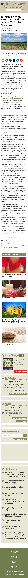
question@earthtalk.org (7, 234)
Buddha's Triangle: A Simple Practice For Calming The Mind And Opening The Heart (15, 474)
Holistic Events (14, 407)
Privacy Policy (8, 574)
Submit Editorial (18, 368)
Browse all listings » (19, 439)
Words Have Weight (9, 344)
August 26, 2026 (14, 382)
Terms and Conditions (18, 574)
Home (14, 548)
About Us (14, 561)
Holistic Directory (14, 551)
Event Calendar (18, 362)
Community (14, 558)
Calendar (14, 550)
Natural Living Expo (19, 359)
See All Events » (21, 421)
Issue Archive (14, 566)
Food (14, 555)
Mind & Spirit (14, 557)
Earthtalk (22, 237)
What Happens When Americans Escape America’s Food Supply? (14, 501)
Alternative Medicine (14, 553)
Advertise (17, 366)
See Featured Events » (19, 418)
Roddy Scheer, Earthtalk (10, 30)
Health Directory (18, 360)
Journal (14, 552)
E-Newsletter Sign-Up (21, 371)
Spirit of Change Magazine (14, 4)
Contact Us (14, 562)
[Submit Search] (22, 10)
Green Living (14, 556)
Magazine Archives (19, 364)
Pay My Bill (14, 567)
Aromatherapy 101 (8, 298)
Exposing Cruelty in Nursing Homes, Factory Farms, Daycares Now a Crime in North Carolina (13, 321)
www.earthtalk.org (9, 232)
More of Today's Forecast (17, 394)
